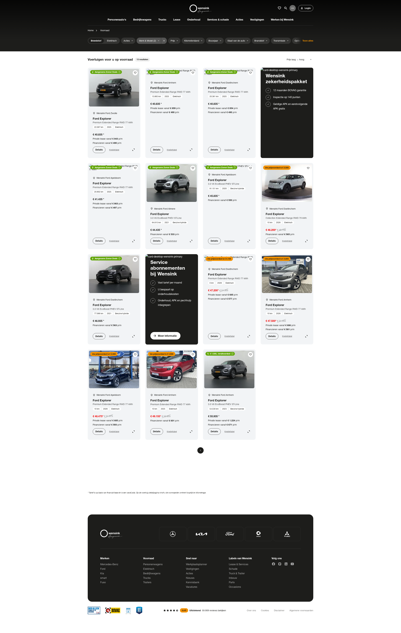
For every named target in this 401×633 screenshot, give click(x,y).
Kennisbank (192, 582)
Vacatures (191, 586)
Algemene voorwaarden (301, 610)
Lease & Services (238, 564)
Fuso (103, 582)
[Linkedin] (286, 564)
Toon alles (307, 40)
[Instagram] (280, 564)
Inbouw (233, 577)
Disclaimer (279, 610)
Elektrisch (148, 568)
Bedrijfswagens (151, 573)
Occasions (235, 586)
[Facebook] (273, 564)
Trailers (147, 582)
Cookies (265, 610)
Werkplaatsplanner (196, 564)
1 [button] (200, 450)
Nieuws (190, 577)
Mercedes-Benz (109, 564)
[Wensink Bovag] (112, 610)
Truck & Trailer (237, 573)
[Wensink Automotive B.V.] (200, 8)
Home (91, 30)
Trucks (147, 577)
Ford (102, 568)
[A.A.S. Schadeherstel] (139, 610)
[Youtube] (292, 564)
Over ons (251, 610)
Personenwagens (153, 564)
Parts (232, 582)
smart (103, 577)
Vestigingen (192, 568)
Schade (233, 568)
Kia (102, 573)
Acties (189, 573)
